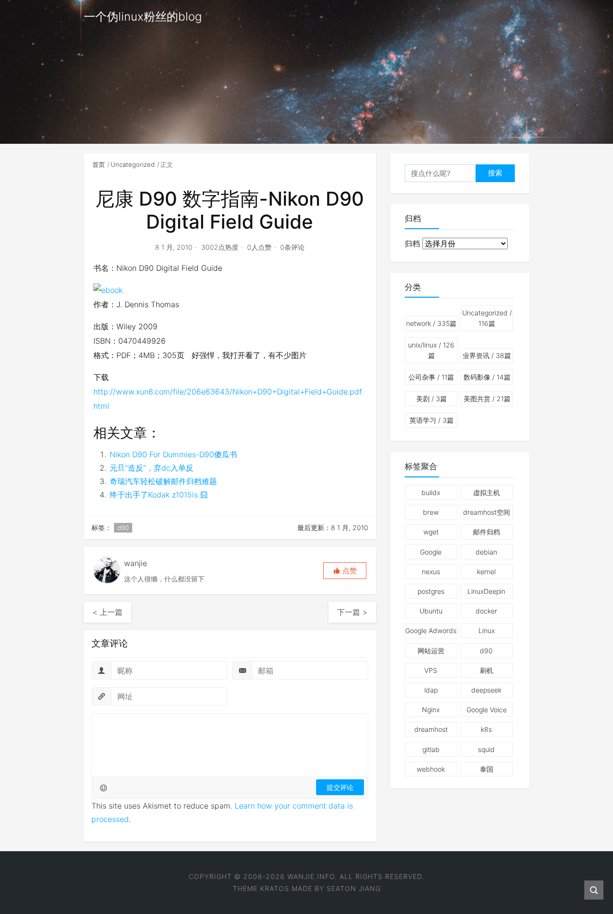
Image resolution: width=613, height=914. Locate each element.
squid (486, 749)
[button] (344, 570)
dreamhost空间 (486, 512)
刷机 (486, 670)
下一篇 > (352, 612)
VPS (430, 670)
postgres (431, 591)
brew (431, 512)
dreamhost (431, 729)
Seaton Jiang (354, 888)
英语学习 (431, 420)
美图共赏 (487, 398)
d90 (123, 528)
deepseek (486, 690)
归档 (412, 243)
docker (486, 611)
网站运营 (431, 651)
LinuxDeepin (486, 591)
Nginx (431, 710)
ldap (431, 690)
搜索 (495, 172)
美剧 (431, 398)
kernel (486, 571)
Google (431, 552)
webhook (431, 769)
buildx (430, 492)
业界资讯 (487, 355)
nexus (431, 571)
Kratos (274, 888)
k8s (486, 729)
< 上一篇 (107, 612)
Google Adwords (430, 630)
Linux (486, 630)
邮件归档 (486, 532)
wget (431, 532)
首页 (98, 164)
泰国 (486, 769)
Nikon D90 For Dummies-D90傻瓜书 (173, 454)
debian (486, 552)
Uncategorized (133, 164)
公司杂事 (431, 377)
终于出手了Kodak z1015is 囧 (159, 494)
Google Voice (486, 710)
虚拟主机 (486, 492)
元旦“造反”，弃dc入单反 (151, 468)
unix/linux (431, 350)
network (431, 323)
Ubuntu (431, 611)
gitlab (431, 749)
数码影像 (487, 377)
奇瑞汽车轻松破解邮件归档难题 (163, 481)
